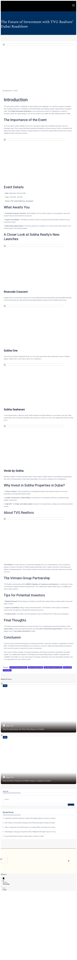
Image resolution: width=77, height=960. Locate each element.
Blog (5, 685)
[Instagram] (68, 861)
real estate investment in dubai (53, 667)
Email (4, 890)
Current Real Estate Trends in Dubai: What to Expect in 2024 (24, 836)
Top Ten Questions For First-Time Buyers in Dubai (23, 729)
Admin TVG (9, 726)
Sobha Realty (67, 667)
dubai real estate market (35, 667)
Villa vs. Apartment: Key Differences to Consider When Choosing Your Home (30, 827)
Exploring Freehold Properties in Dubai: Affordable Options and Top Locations (30, 818)
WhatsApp (6, 884)
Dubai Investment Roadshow (18, 667)
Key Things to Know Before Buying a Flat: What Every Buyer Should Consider (30, 823)
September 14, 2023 (11, 90)
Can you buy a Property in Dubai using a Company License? (27, 780)
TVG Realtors (7, 670)
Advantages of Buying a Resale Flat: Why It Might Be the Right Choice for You (30, 832)
